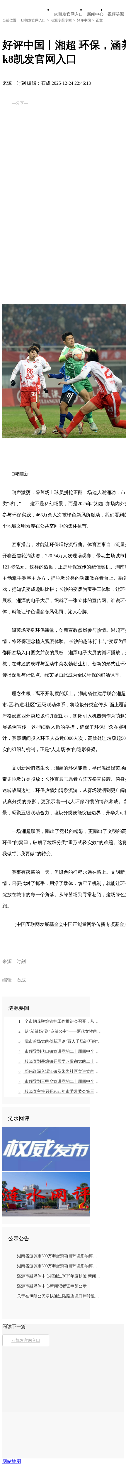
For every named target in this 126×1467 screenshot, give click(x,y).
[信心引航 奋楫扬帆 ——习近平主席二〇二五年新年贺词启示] (46, 1214)
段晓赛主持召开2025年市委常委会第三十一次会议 (60, 1091)
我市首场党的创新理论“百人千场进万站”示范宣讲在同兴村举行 (60, 1041)
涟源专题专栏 (61, 20)
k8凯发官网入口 (68, 14)
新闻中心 (95, 14)
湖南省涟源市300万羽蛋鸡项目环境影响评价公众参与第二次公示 (59, 1266)
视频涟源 (116, 14)
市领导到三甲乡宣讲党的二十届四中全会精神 (60, 1081)
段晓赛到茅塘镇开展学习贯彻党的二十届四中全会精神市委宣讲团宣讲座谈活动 (60, 1061)
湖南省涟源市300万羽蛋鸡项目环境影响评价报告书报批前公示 (59, 1256)
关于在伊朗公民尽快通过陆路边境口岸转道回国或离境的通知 (59, 1296)
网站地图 (11, 1461)
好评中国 (84, 20)
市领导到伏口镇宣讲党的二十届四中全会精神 (60, 1051)
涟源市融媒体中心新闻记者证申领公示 (52, 1286)
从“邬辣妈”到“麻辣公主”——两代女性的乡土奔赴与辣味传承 (60, 1031)
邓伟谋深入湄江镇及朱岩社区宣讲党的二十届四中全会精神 (60, 1071)
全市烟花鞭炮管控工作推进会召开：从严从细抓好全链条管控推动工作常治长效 (60, 1021)
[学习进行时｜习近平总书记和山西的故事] (46, 1169)
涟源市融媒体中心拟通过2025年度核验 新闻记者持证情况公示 (59, 1276)
